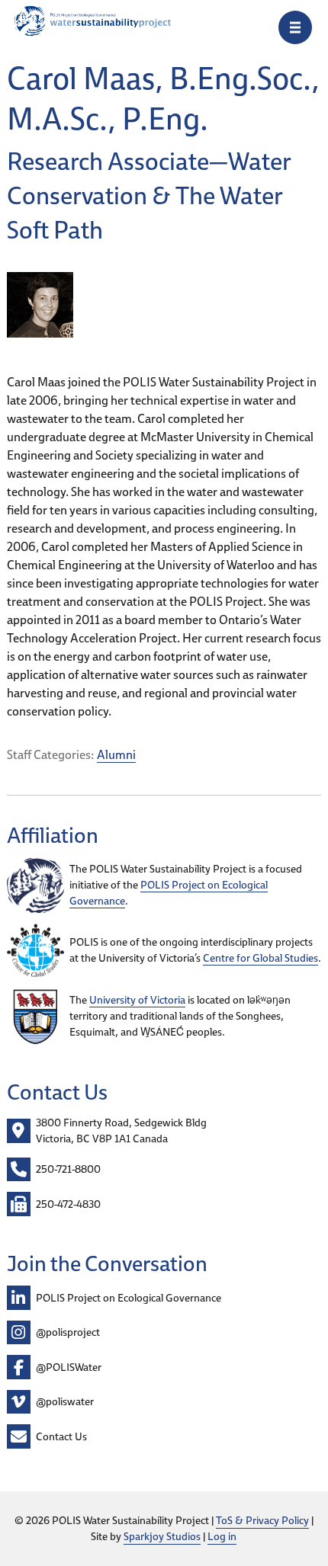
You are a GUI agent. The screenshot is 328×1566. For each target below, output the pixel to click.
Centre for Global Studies (260, 958)
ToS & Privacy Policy (262, 1520)
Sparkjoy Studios (162, 1536)
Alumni (116, 754)
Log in (221, 1536)
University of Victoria (137, 999)
